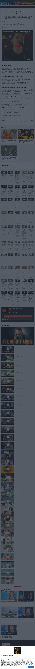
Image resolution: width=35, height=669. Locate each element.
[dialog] (17, 657)
